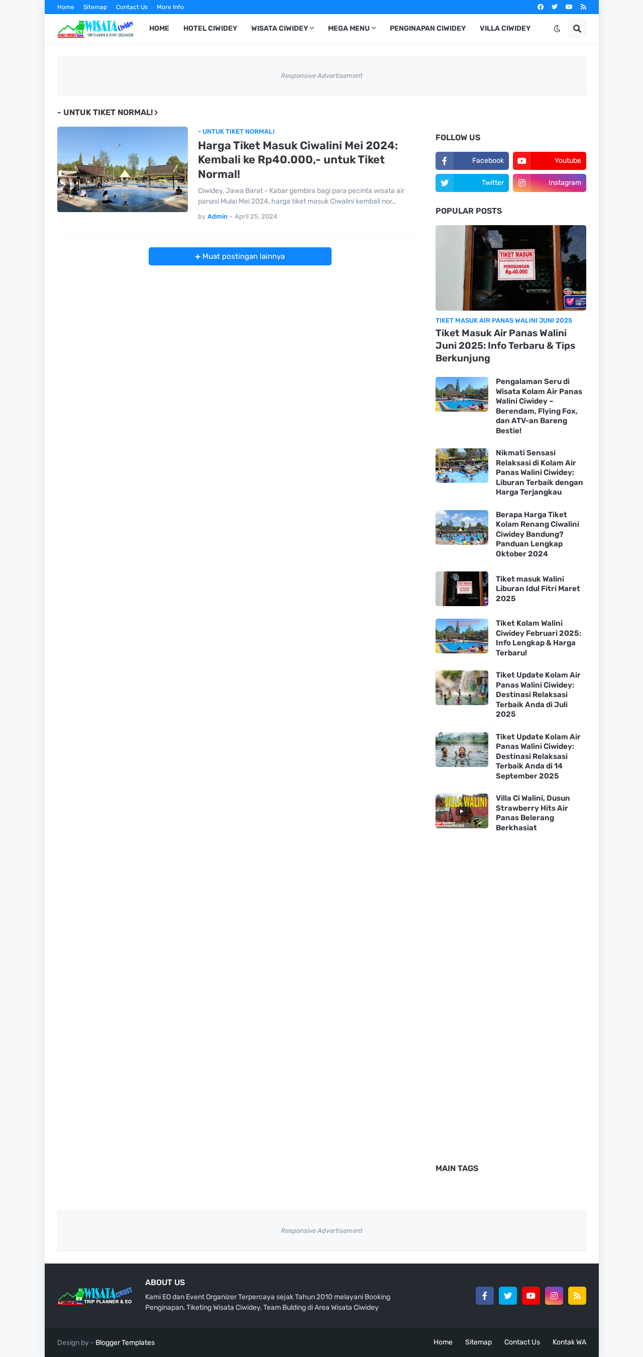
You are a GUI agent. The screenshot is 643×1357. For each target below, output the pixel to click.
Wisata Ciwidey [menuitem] (279, 28)
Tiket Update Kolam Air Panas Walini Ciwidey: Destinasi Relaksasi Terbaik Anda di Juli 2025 (538, 694)
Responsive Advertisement (322, 75)
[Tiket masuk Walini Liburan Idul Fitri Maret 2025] (462, 588)
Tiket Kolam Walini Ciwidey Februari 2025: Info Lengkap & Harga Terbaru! (538, 638)
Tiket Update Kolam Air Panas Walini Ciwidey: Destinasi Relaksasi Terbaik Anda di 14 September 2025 (538, 756)
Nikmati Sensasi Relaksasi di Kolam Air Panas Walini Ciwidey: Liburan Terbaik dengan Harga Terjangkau (539, 472)
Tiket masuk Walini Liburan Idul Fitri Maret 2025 (538, 588)
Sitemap (95, 7)
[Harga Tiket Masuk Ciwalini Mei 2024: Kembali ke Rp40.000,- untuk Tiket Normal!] (122, 169)
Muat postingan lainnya (242, 256)
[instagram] (554, 1296)
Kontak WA (569, 1342)
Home (65, 7)
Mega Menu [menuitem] (349, 28)
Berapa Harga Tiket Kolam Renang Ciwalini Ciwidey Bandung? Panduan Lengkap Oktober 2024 (537, 534)
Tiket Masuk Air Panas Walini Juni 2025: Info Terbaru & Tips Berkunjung (505, 345)
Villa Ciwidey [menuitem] (505, 28)
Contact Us (132, 7)
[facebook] (541, 7)
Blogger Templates (125, 1342)
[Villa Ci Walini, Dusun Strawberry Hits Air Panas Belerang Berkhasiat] (462, 811)
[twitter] (555, 7)
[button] (557, 29)
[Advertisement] (240, 335)
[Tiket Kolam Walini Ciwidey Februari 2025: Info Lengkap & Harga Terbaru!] (462, 636)
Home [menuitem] (159, 28)
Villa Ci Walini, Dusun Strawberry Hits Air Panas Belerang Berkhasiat (533, 813)
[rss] (583, 7)
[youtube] (569, 7)
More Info (170, 7)
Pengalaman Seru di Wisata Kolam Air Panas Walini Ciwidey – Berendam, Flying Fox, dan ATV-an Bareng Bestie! (539, 406)
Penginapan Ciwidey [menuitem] (428, 28)
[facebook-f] (485, 1296)
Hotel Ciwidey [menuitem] (210, 28)
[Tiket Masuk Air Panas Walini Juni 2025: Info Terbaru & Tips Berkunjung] (511, 268)
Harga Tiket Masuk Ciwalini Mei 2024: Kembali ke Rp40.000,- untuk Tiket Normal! (298, 160)
